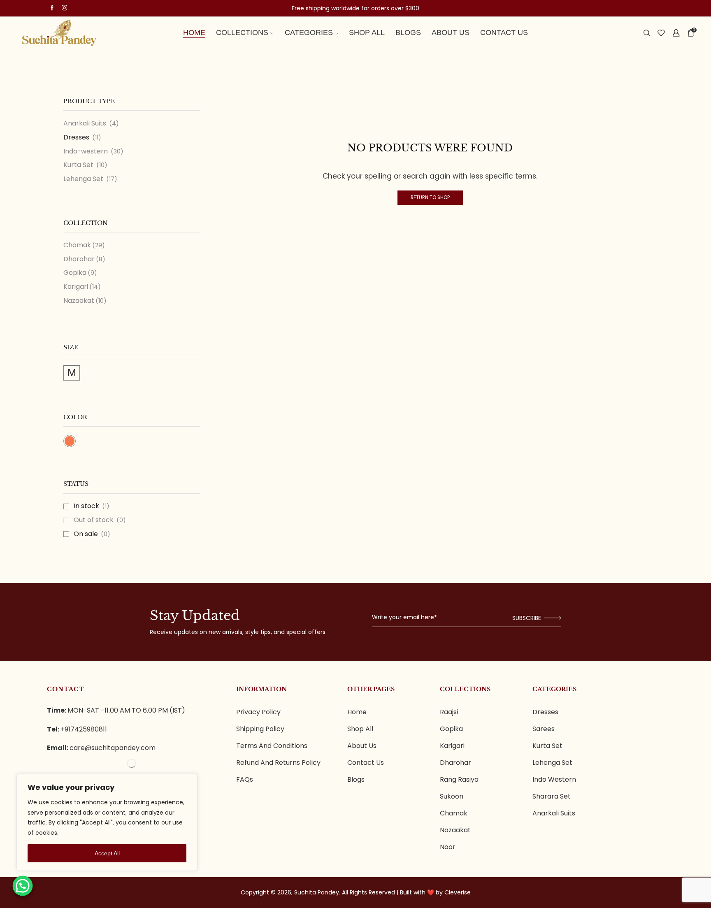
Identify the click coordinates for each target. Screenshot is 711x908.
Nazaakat (78, 300)
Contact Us (504, 32)
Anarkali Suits (84, 123)
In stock (91, 506)
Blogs (408, 32)
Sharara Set (551, 796)
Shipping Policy (260, 729)
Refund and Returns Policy (278, 763)
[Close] (186, 785)
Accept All (107, 853)
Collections (242, 32)
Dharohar (79, 259)
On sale (92, 534)
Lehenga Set (83, 178)
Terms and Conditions (271, 746)
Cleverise (457, 892)
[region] (107, 822)
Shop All (367, 32)
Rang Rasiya (459, 780)
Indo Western (554, 780)
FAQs (244, 780)
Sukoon (451, 796)
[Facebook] (52, 8)
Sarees (543, 729)
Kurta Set (78, 165)
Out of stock (100, 520)
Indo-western (85, 151)
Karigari (75, 286)
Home (194, 32)
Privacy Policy (258, 712)
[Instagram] (64, 8)
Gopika (74, 272)
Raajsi (449, 712)
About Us (361, 746)
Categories (309, 32)
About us (450, 32)
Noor (447, 847)
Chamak (77, 245)
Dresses (76, 137)
